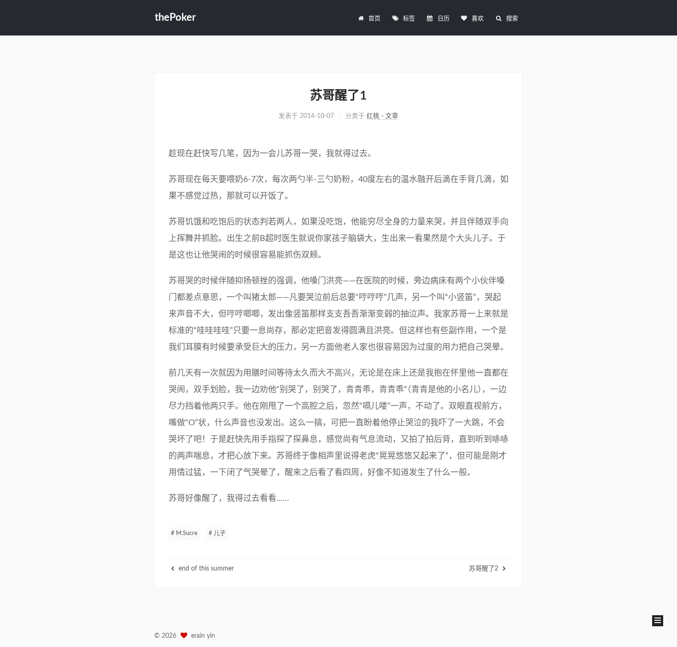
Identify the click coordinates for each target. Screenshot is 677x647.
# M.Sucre (184, 533)
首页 (374, 19)
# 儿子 (217, 533)
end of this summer (205, 568)
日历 (443, 19)
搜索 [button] (512, 19)
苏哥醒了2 (484, 568)
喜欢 (478, 19)
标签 (409, 19)
